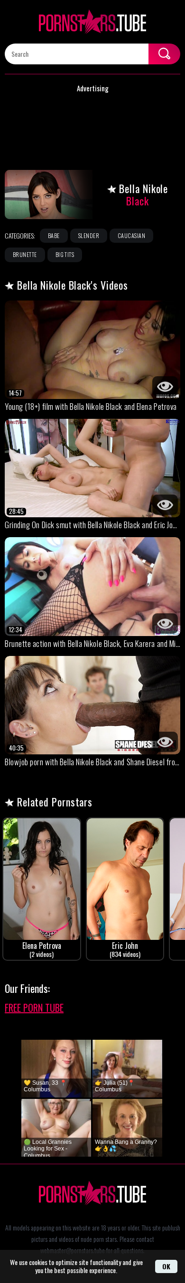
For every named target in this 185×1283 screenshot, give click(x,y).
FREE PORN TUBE (34, 1007)
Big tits (65, 254)
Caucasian (131, 235)
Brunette (25, 254)
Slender (88, 235)
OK (166, 1266)
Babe (54, 235)
